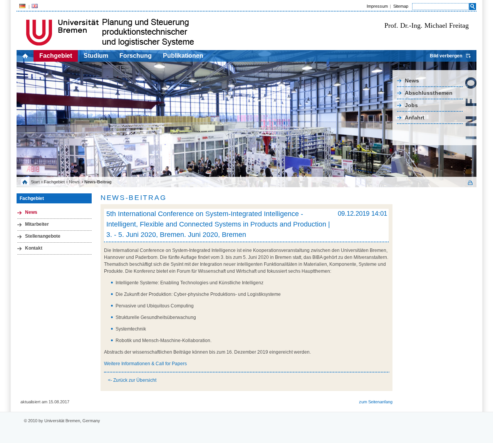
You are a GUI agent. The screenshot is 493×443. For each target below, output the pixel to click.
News (412, 80)
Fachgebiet (55, 55)
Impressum (377, 6)
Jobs (411, 105)
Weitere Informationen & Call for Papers (145, 363)
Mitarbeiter (37, 224)
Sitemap (400, 6)
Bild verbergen (446, 56)
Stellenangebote (42, 236)
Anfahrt (414, 117)
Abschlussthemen (429, 93)
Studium (96, 55)
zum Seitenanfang (375, 401)
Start (35, 182)
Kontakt (33, 248)
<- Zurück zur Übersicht (132, 380)
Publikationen (183, 55)
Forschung (135, 55)
